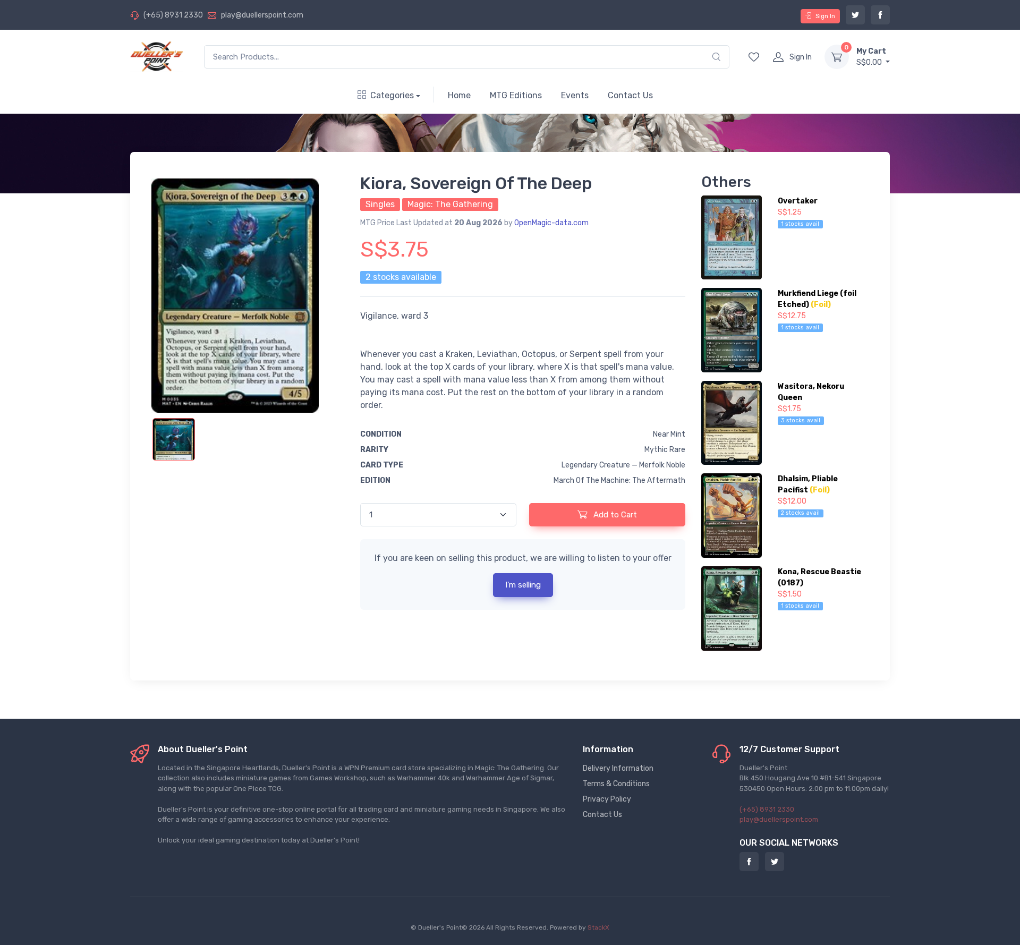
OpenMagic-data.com (551, 222)
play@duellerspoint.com (262, 15)
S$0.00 (871, 57)
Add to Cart (614, 515)
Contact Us (630, 95)
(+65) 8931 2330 (173, 15)
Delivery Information (618, 768)
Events (575, 95)
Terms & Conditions (616, 783)
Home (459, 95)
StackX (598, 927)
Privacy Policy (607, 799)
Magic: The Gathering (450, 204)
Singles (380, 204)
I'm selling (523, 585)
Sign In (825, 16)
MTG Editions (516, 95)
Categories (392, 95)
